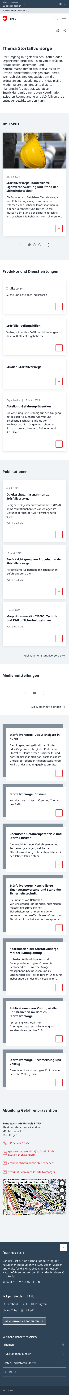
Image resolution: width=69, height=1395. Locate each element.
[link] (34, 752)
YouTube (12, 1310)
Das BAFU (10, 1372)
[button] (29, 244)
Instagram (41, 1304)
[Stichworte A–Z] (58, 4)
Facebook (12, 1304)
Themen (9, 1344)
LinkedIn (30, 1310)
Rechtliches (8, 1390)
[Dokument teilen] (64, 30)
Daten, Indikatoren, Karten (20, 1363)
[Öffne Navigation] (64, 18)
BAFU (13, 18)
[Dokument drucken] (57, 30)
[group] (34, 184)
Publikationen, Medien (17, 1354)
